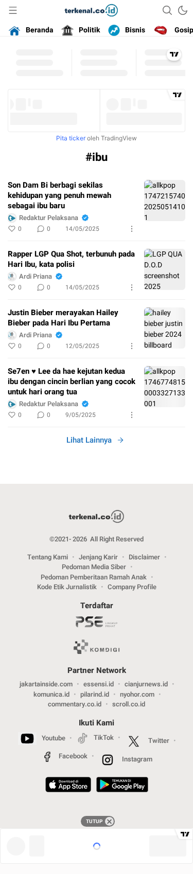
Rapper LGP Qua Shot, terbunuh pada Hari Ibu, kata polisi (71, 259)
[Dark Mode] (182, 10)
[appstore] (68, 786)
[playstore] (122, 786)
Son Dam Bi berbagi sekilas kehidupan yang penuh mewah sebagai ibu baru (59, 195)
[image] (164, 200)
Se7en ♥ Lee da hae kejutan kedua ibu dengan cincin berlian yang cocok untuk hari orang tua (71, 381)
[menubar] (13, 10)
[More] (132, 229)
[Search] (167, 10)
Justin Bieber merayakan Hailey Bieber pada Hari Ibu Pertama (63, 317)
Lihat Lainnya (89, 440)
